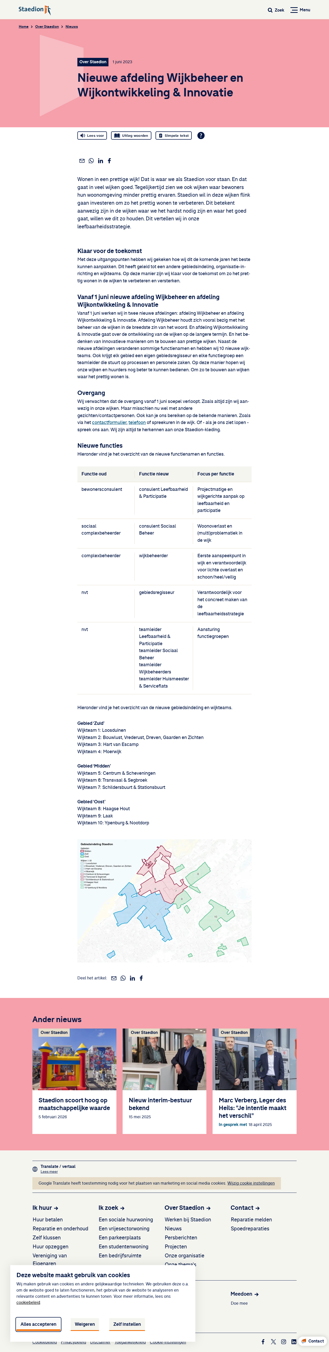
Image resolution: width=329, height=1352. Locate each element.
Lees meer (58, 1172)
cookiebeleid (28, 1303)
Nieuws (72, 26)
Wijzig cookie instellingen (251, 1183)
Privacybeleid (73, 1342)
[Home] (35, 10)
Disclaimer (100, 1342)
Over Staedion (47, 26)
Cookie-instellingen (168, 1342)
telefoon (137, 422)
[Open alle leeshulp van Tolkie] (201, 135)
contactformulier (109, 422)
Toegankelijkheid (130, 1342)
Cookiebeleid (44, 1342)
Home (24, 26)
